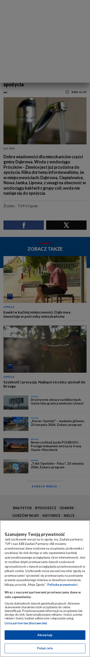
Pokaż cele (45, 648)
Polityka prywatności (62, 584)
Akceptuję (44, 635)
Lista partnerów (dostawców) (26, 623)
